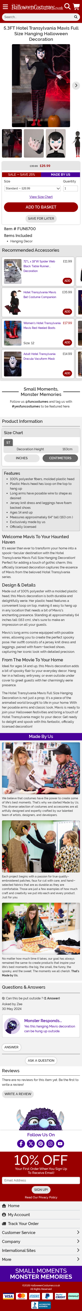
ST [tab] (8, 442)
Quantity (69, 181)
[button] (77, 6)
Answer (11, 1047)
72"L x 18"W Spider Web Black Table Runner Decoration (39, 266)
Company (11, 1241)
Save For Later (41, 218)
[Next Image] (76, 86)
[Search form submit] (76, 17)
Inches (22, 458)
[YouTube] (60, 1144)
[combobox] (37, 17)
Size (7, 181)
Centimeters (60, 458)
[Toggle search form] (67, 6)
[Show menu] (5, 7)
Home (14, 1205)
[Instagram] (50, 1144)
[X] (31, 1144)
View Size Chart (41, 197)
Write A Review (18, 1094)
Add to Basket (41, 207)
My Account (19, 1214)
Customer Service (18, 1232)
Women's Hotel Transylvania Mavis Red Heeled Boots (42, 325)
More (6, 1259)
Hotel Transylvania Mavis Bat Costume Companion (39, 295)
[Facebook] (21, 1144)
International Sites (19, 1250)
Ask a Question (41, 1060)
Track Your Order (23, 1223)
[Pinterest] (41, 1144)
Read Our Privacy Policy (41, 1197)
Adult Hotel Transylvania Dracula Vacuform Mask (39, 356)
